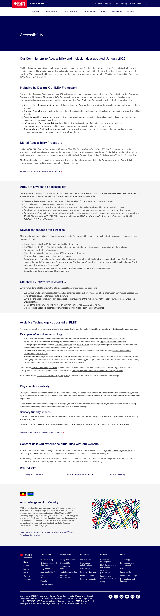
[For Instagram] (122, 596)
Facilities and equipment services (108, 577)
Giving (102, 581)
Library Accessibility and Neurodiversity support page (51, 424)
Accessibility (69, 596)
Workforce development (105, 560)
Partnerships (85, 568)
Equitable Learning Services (44, 367)
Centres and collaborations (86, 564)
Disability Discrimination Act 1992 (44, 149)
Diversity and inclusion (32, 474)
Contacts (27, 579)
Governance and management (127, 564)
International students (45, 576)
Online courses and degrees (48, 564)
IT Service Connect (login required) (53, 375)
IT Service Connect (79, 458)
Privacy (60, 596)
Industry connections (65, 576)
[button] (145, 3)
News (26, 562)
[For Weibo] (138, 596)
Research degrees (88, 572)
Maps (26, 572)
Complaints (24, 598)
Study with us (51, 11)
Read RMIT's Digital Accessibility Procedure (40, 171)
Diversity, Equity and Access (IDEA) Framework (54, 94)
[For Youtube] (132, 596)
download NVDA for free (114, 338)
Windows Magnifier (63, 344)
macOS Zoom (83, 344)
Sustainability (125, 572)
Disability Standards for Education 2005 (86, 149)
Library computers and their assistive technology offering (97, 370)
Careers (27, 576)
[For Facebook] (110, 596)
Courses (34, 11)
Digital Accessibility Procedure (93, 193)
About (103, 11)
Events (26, 565)
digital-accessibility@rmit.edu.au (118, 450)
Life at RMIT (89, 11)
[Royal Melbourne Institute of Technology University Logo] (19, 4)
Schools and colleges (129, 575)
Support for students (65, 567)
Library (26, 569)
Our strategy (125, 559)
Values (123, 568)
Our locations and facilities (127, 580)
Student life (65, 563)
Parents (43, 581)
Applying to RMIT (47, 572)
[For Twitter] (116, 596)
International (70, 11)
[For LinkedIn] (127, 596)
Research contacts (88, 579)
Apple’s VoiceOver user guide (113, 341)
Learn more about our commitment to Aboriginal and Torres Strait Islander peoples (46, 533)
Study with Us (46, 555)
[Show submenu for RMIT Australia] (46, 3)
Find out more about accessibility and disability (41, 432)
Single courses (46, 568)
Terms (52, 596)
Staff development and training (108, 566)
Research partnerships (105, 571)
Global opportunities (68, 572)
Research (117, 11)
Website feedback (84, 596)
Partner (131, 11)
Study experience (67, 559)
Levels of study (46, 559)
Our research (85, 559)
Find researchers (87, 575)
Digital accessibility (116, 474)
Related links (28, 468)
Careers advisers (47, 584)
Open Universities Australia (63, 601)
